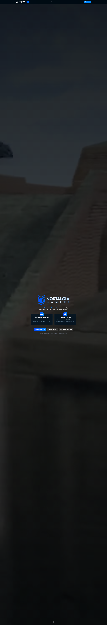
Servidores (46, 1)
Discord (62, 1)
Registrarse (87, 1)
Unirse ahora (52, 329)
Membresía (54, 1)
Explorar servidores (40, 329)
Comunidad (36, 1)
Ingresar (81, 1)
